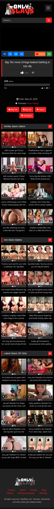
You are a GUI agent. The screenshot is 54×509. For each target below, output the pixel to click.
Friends (33, 490)
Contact (11, 490)
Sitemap (43, 493)
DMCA (10, 493)
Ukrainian (27, 116)
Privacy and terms (26, 493)
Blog (44, 490)
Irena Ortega (33, 103)
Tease (41, 110)
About (22, 490)
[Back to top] (46, 501)
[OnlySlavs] (22, 9)
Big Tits (14, 110)
